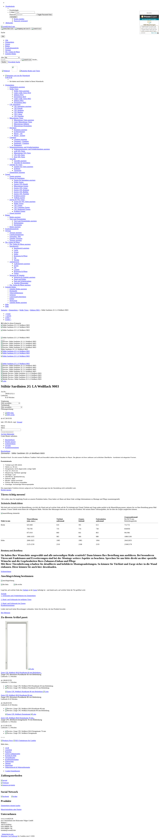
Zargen (7, 44)
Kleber (12, 299)
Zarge (35, 590)
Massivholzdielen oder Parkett (11, 809)
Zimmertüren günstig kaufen (10, 805)
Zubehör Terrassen (16, 238)
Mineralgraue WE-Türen (22, 153)
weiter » (8, 318)
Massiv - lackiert (19, 135)
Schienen (13, 295)
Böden (7, 46)
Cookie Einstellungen (12, 771)
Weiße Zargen (18, 182)
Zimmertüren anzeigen (17, 87)
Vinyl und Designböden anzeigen (25, 221)
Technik (8, 446)
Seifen (16, 254)
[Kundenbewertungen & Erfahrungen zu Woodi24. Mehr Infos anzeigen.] (149, 22)
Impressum (9, 765)
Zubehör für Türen (16, 165)
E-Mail (12, 12)
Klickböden (18, 225)
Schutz (16, 252)
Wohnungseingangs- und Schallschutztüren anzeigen (32, 149)
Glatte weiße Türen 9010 (22, 93)
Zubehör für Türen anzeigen (23, 167)
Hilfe (7, 304)
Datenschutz (9, 761)
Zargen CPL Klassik (21, 184)
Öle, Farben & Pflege (12, 52)
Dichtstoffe (13, 291)
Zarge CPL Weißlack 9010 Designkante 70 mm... (18, 718)
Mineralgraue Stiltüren (21, 124)
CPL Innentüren (15, 104)
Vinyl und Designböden (18, 219)
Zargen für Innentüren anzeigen (24, 180)
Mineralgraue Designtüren (23, 126)
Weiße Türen (14, 89)
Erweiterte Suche (14, 62)
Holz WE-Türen (19, 157)
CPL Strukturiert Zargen (22, 209)
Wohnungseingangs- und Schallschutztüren (24, 147)
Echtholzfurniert (19, 132)
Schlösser (17, 168)
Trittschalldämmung (16, 293)
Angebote (8, 750)
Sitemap (8, 763)
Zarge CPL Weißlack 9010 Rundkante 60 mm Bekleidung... (21, 672)
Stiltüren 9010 (18, 95)
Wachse (16, 260)
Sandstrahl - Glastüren (21, 143)
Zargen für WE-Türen (17, 200)
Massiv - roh (18, 134)
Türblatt (25, 590)
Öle (15, 258)
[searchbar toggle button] (36, 29)
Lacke (16, 250)
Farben (16, 273)
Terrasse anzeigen (16, 233)
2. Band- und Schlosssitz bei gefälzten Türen (16, 599)
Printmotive (18, 145)
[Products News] (7, 740)
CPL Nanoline (19, 116)
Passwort (13, 14)
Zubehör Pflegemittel (21, 283)
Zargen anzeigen (15, 176)
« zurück (8, 316)
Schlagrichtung (10, 444)
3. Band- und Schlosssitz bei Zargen (13, 603)
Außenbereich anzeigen (22, 264)
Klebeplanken (18, 223)
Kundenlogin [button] (10, 6)
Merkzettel (9, 23)
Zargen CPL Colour (20, 188)
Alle (6, 40)
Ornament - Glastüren (21, 141)
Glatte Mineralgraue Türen (23, 122)
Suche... (35, 60)
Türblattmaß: (5, 405)
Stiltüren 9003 (18, 101)
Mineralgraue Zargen (21, 186)
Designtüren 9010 (20, 97)
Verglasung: (5, 401)
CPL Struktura (19, 110)
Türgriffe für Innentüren (22, 163)
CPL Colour (18, 114)
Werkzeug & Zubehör (17, 275)
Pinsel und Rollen (20, 279)
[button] (2, 737)
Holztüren (13, 128)
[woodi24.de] (8, 26)
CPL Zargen (18, 205)
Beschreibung (10, 440)
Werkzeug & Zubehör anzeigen (24, 277)
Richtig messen (10, 442)
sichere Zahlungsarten (12, 754)
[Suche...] (26, 60)
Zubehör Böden (10, 54)
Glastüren (13, 137)
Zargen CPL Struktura (21, 190)
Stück (3, 428)
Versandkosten (10, 757)
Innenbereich (14, 246)
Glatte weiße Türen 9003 (22, 99)
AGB (7, 748)
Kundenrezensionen (12, 447)
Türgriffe (13, 159)
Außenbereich (14, 262)
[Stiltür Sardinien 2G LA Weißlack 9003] (15, 351)
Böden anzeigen (15, 217)
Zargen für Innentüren (17, 178)
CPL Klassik (18, 108)
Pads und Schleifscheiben (22, 281)
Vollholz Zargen (19, 198)
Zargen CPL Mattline (21, 192)
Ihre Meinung (5, 613)
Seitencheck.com (7, 834)
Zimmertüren (9, 42)
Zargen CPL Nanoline (21, 194)
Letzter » (8, 320)
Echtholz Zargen (19, 196)
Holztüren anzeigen (20, 130)
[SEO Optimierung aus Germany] (24, 740)
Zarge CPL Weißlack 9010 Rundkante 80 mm (16, 695)
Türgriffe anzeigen (20, 161)
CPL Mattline (18, 112)
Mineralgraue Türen (16, 118)
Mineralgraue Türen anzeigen (24, 120)
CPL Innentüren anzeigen (22, 106)
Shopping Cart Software (9, 836)
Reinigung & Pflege (20, 256)
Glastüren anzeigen (20, 139)
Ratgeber (8, 752)
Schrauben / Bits (15, 236)
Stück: (3, 426)
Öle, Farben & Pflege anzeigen (20, 244)
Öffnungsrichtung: (7, 409)
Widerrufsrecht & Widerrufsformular (17, 767)
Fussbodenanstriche (12, 48)
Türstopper (17, 170)
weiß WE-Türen (19, 151)
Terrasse (8, 50)
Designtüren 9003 (20, 102)
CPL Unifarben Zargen (22, 207)
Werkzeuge (13, 301)
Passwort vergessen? (21, 21)
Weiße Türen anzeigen (21, 91)
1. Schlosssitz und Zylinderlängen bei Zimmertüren (18, 596)
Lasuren (16, 269)
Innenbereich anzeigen (21, 248)
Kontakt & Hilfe (10, 756)
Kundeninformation (12, 759)
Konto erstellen (19, 19)
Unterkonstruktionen (17, 234)
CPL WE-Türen (19, 155)
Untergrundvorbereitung (18, 297)
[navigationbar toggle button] (7, 29)
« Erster (7, 314)
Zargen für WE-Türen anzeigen (24, 201)
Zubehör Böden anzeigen (18, 289)
